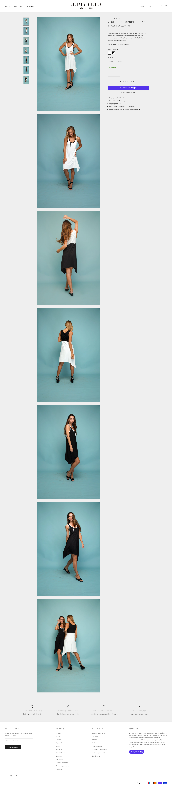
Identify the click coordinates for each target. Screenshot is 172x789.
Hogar (7, 6)
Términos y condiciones (99, 749)
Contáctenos (96, 756)
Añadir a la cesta (128, 82)
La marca (30, 6)
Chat (110, 106)
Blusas (58, 736)
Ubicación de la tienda (98, 733)
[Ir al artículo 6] (26, 70)
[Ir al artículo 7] (26, 80)
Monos (58, 746)
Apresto (94, 739)
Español (152, 6)
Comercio (18, 6)
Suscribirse (13, 747)
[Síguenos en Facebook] (6, 776)
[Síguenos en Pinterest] (16, 776)
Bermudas (59, 749)
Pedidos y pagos (97, 746)
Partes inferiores (61, 753)
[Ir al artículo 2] (26, 31)
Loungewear (60, 759)
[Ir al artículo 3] (26, 41)
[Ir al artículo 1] (26, 21)
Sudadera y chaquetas (63, 766)
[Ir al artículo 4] (26, 51)
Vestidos (58, 733)
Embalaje (95, 736)
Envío (93, 743)
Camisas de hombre (62, 763)
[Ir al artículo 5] (26, 60)
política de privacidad (98, 753)
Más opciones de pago (128, 92)
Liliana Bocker (114, 18)
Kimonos (59, 739)
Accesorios (59, 769)
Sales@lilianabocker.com (132, 109)
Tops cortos (59, 743)
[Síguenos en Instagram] (11, 776)
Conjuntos (59, 756)
